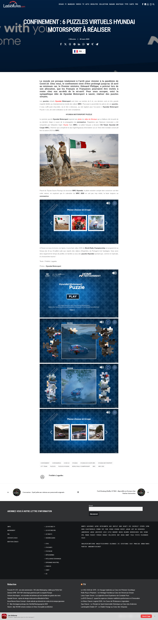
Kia (136, 529)
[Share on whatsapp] (83, 44)
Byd (130, 526)
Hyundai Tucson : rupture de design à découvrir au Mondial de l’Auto (28, 598)
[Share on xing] (92, 44)
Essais (61, 4)
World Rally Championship (81, 466)
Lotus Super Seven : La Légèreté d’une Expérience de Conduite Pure (105, 595)
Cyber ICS (48, 566)
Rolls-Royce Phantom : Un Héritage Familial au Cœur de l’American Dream (107, 593)
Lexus (105, 532)
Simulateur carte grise (88, 544)
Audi (110, 526)
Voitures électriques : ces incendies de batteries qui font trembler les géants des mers (34, 596)
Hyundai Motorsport (105, 463)
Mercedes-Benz (134, 532)
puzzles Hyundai (63, 466)
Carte (9, 526)
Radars (112, 4)
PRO (136, 4)
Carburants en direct (94, 546)
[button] (142, 4)
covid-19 (66, 463)
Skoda (122, 535)
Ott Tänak (44, 466)
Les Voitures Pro (51, 530)
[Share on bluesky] (88, 44)
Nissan (146, 532)
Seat (118, 535)
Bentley (115, 526)
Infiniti (122, 529)
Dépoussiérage (50, 555)
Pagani (87, 535)
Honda (111, 529)
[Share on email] (97, 44)
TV (83, 4)
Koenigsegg (141, 529)
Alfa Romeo (90, 526)
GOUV (131, 544)
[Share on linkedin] (79, 44)
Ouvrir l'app (146, 616)
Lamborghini (85, 532)
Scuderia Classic (50, 538)
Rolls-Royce (112, 535)
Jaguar (128, 529)
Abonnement (11, 530)
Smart (127, 535)
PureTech (84, 546)
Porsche (99, 535)
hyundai (74, 463)
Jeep (132, 529)
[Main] (79, 492)
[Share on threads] (70, 44)
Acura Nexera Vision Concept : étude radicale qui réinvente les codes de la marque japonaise (35, 601)
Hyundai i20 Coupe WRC (87, 463)
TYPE (126, 4)
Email (91, 506)
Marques (71, 4)
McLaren (126, 532)
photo (80, 119)
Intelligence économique (53, 558)
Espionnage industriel (52, 562)
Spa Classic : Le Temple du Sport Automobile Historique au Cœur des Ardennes (109, 604)
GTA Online (49, 551)
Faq (8, 534)
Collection (103, 4)
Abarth (83, 526)
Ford (106, 529)
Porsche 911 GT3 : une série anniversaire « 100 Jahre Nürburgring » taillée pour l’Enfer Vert (34, 590)
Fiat (103, 529)
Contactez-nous (12, 538)
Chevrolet (135, 526)
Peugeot (92, 535)
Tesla (132, 535)
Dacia (82, 529)
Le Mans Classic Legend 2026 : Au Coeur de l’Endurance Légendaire (105, 601)
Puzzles (52, 466)
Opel (82, 535)
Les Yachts (49, 534)
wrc (94, 466)
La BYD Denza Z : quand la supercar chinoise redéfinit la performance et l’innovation (110, 598)
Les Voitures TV (50, 526)
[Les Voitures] (14, 4)
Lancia (92, 532)
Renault (105, 535)
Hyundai (58, 101)
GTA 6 (47, 543)
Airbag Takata (145, 544)
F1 (66, 4)
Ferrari (98, 529)
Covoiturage (124, 544)
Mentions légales (12, 541)
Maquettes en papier (102, 544)
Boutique (119, 4)
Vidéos (78, 4)
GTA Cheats (49, 547)
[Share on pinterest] (74, 44)
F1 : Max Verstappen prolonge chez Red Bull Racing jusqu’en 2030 (27, 604)
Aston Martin (104, 526)
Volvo (83, 538)
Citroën (142, 526)
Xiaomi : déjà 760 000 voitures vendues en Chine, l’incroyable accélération (30, 607)
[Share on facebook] (61, 44)
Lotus (109, 532)
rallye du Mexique (90, 119)
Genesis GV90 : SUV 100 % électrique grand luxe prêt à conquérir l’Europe (29, 593)
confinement (45, 463)
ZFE (118, 544)
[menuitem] (61, 4)
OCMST (47, 570)
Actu (87, 4)
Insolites (94, 4)
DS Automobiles (90, 529)
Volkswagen (144, 535)
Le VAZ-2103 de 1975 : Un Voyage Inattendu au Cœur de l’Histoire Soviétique (108, 590)
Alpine (97, 526)
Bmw (120, 526)
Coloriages (113, 544)
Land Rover (98, 532)
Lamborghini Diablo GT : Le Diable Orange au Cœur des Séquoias (104, 607)
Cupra (147, 526)
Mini (141, 532)
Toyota (66, 125)
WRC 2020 (101, 466)
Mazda (121, 532)
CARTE (131, 4)
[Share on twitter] (65, 44)
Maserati (115, 532)
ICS (46, 574)
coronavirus (56, 463)
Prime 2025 (137, 544)
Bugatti (125, 526)
